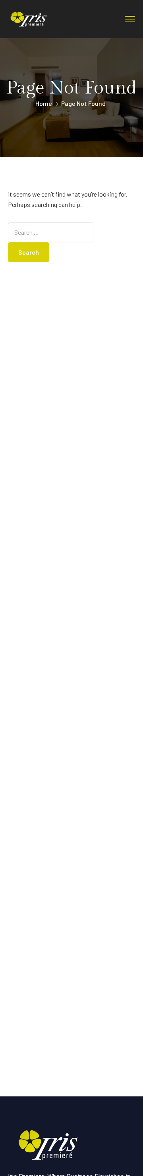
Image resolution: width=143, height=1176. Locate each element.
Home (43, 103)
